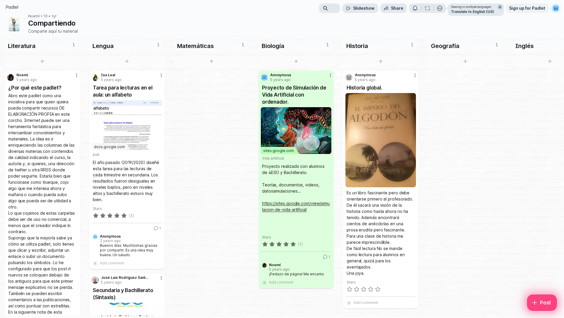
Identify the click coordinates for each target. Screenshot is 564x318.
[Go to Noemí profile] (10, 77)
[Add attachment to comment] (95, 263)
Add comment (112, 263)
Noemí (34, 16)
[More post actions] (76, 75)
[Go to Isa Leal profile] (95, 77)
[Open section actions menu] (74, 44)
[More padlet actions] (440, 8)
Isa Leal (108, 75)
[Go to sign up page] (555, 8)
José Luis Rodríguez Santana (125, 278)
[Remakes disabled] (427, 8)
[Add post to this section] (42, 61)
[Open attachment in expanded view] (380, 140)
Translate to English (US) (472, 11)
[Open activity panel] (415, 8)
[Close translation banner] (500, 7)
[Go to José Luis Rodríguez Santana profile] (95, 280)
